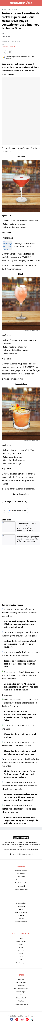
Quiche (21, 953)
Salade (21, 957)
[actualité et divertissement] (21, 839)
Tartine (21, 960)
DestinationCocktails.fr (8, 47)
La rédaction (21, 986)
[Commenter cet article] (9, 52)
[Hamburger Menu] (5, 3)
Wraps (21, 909)
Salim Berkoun (6, 36)
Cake (21, 938)
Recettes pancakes (21, 922)
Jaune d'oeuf (21, 906)
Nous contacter (21, 983)
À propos (21, 979)
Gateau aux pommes (21, 889)
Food (9, 9)
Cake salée (21, 919)
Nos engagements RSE (21, 989)
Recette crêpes (21, 963)
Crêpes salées (21, 877)
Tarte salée (21, 915)
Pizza (21, 947)
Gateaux (21, 950)
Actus (15, 9)
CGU (21, 995)
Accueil (4, 9)
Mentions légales (21, 992)
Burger (21, 944)
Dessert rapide (21, 886)
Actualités (21, 1001)
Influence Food (21, 998)
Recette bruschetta (21, 883)
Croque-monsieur (21, 941)
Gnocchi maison (21, 903)
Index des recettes (21, 871)
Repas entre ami (21, 880)
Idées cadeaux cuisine (21, 1004)
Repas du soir (21, 874)
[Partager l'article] (4, 52)
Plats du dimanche (21, 912)
